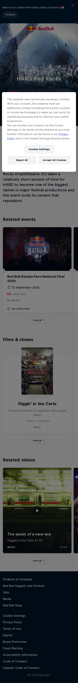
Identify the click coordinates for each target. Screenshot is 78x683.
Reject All (22, 160)
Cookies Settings (39, 149)
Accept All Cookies (54, 160)
